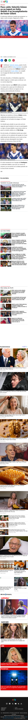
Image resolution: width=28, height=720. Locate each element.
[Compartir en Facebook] (2, 60)
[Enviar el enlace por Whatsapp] (9, 60)
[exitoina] (14, 598)
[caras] (14, 646)
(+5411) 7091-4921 (10, 718)
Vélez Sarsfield (17, 67)
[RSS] (18, 703)
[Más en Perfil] (8, 594)
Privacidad (3, 710)
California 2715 (7, 716)
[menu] (2, 1)
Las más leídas (5, 231)
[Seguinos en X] (12, 704)
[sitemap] (21, 703)
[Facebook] (9, 704)
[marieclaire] (14, 622)
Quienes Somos (3, 707)
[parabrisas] (14, 669)
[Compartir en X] (5, 60)
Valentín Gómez (14, 65)
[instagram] (6, 704)
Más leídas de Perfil (7, 288)
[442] (14, 700)
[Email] (13, 60)
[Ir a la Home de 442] (5, 2)
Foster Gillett (14, 71)
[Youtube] (15, 703)
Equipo (16, 707)
